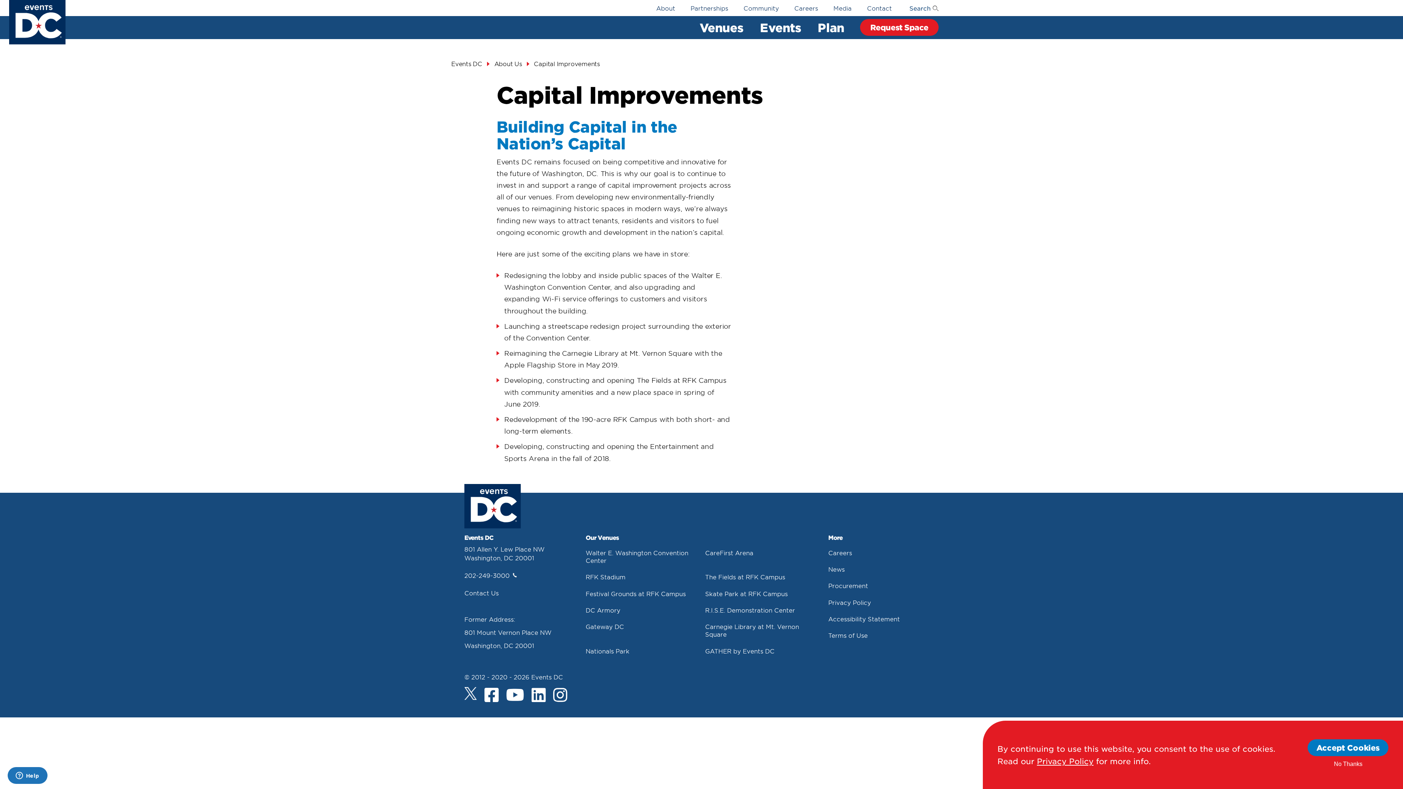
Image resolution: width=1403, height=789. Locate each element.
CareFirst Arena (729, 552)
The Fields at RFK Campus (745, 576)
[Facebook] (491, 695)
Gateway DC (605, 626)
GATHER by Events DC (740, 651)
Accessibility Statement (864, 618)
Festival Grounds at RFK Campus (636, 593)
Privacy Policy (849, 602)
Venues (721, 27)
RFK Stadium (606, 576)
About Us (508, 63)
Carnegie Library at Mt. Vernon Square (752, 630)
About (665, 8)
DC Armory (603, 610)
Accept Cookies (1348, 747)
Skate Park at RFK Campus (746, 593)
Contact (879, 8)
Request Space (899, 27)
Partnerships (709, 8)
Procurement (848, 585)
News (836, 569)
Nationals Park (608, 651)
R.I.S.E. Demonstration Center (750, 610)
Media (842, 8)
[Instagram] (560, 695)
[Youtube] (515, 695)
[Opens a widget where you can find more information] (27, 776)
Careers (806, 8)
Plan (831, 27)
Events (780, 27)
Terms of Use (848, 635)
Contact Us (481, 592)
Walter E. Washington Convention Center (637, 556)
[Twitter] (470, 693)
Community (761, 8)
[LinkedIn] (539, 695)
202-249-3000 (487, 575)
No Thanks (1348, 764)
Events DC (466, 63)
